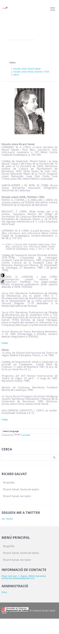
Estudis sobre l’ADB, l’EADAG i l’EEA (31, 71)
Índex (5, 343)
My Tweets (7, 518)
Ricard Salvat (17, 37)
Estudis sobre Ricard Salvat (27, 68)
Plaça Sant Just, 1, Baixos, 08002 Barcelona (24, 576)
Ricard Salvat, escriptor (41, 37)
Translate (25, 434)
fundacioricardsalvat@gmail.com (18, 578)
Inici (4, 37)
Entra (4, 592)
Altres (16, 74)
